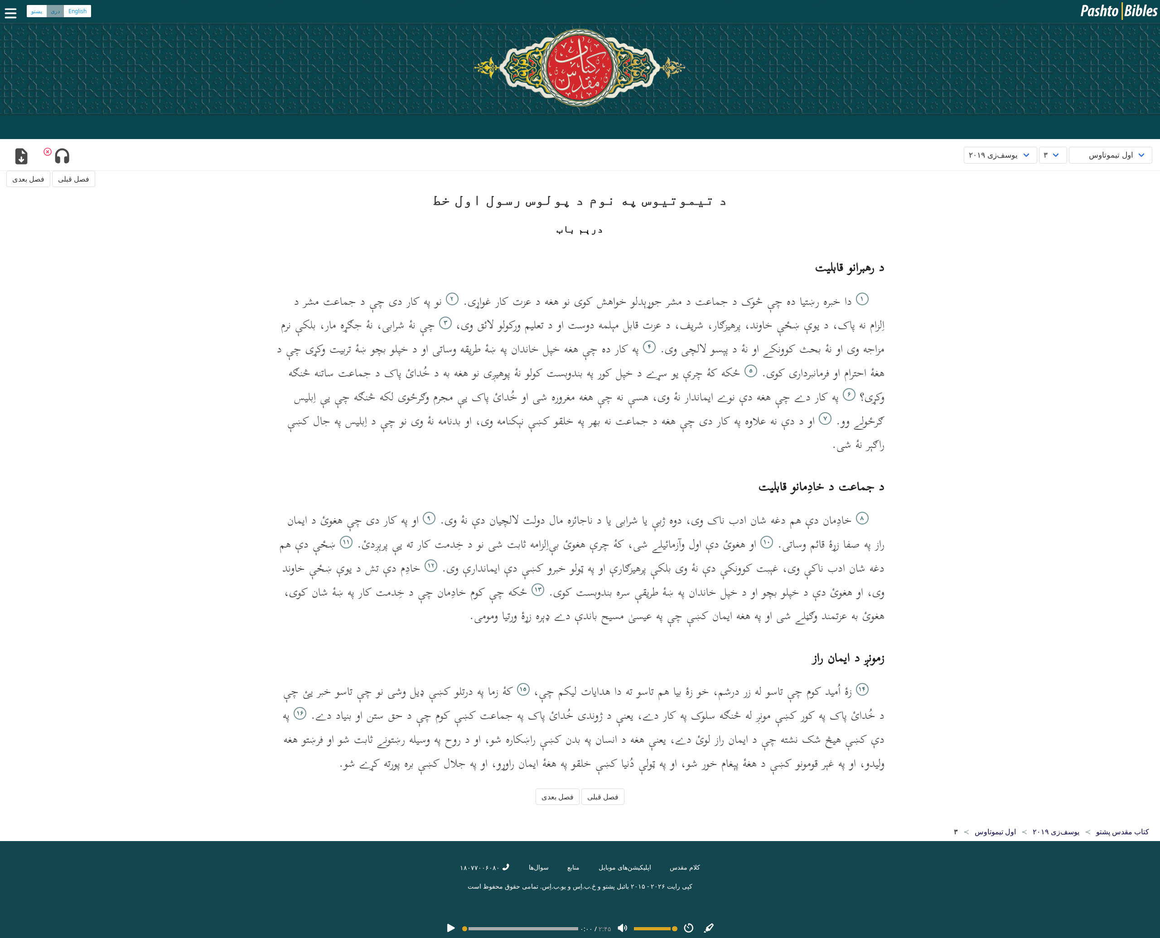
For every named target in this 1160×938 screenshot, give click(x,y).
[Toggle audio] (61, 157)
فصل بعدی (28, 179)
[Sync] (709, 928)
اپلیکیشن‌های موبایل (625, 867)
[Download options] (21, 157)
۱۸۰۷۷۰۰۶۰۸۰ (481, 867)
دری (55, 11)
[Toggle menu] (12, 13)
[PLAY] (450, 928)
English (77, 11)
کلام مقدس (685, 867)
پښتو (36, 11)
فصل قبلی (73, 179)
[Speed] (688, 928)
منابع (573, 867)
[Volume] (622, 928)
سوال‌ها (539, 867)
